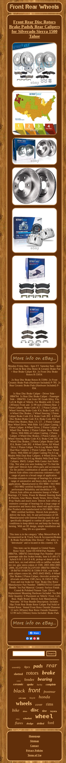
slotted (18, 674)
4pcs (27, 667)
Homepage (34, 736)
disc (35, 710)
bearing (45, 679)
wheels (24, 703)
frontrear (49, 692)
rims (49, 704)
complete (51, 684)
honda (44, 696)
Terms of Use (34, 755)
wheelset (27, 718)
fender (29, 679)
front (34, 690)
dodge (30, 723)
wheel (44, 716)
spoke (30, 684)
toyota (53, 711)
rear (51, 665)
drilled (40, 723)
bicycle (32, 698)
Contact (34, 745)
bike (15, 710)
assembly (16, 667)
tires (25, 711)
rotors (32, 673)
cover (38, 704)
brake (48, 673)
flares (19, 723)
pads (38, 666)
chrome (22, 698)
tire (44, 711)
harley (39, 684)
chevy (18, 719)
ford (51, 723)
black (19, 691)
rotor (19, 681)
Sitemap (34, 741)
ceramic (18, 684)
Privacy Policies (34, 750)
